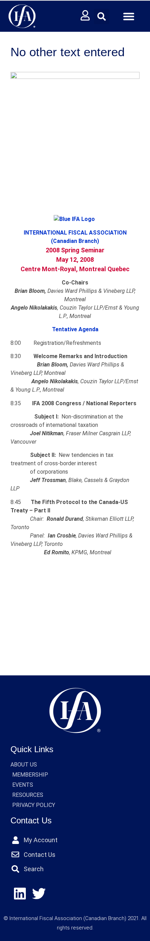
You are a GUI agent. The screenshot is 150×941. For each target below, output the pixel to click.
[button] (101, 16)
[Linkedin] (20, 893)
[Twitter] (39, 893)
